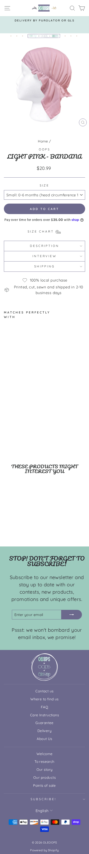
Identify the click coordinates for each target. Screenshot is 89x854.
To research (44, 761)
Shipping (44, 266)
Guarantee (44, 723)
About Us (44, 739)
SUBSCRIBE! (43, 799)
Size (45, 185)
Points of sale (44, 785)
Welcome (45, 754)
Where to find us (44, 699)
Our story (45, 769)
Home (43, 141)
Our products (44, 777)
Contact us (44, 691)
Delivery (44, 731)
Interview (44, 256)
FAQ (44, 707)
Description (44, 246)
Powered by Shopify (44, 850)
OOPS (44, 149)
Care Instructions (44, 715)
